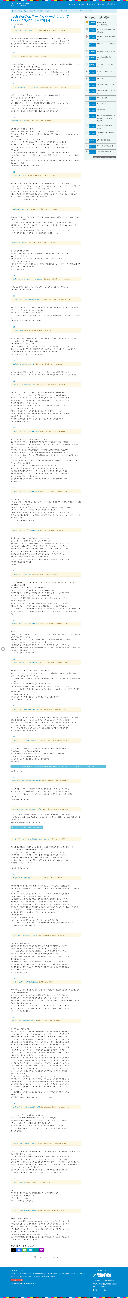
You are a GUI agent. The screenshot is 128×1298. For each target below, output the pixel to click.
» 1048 (13, 1179)
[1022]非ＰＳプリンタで (19, 121)
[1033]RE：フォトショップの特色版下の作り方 (25, 530)
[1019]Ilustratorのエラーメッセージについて (25, 30)
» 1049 (13, 1207)
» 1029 (13, 361)
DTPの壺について (16, 1280)
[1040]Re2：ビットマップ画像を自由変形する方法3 (27, 809)
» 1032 (13, 488)
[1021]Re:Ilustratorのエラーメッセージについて (26, 87)
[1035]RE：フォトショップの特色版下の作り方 (25, 623)
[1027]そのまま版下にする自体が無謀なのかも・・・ (27, 299)
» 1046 (13, 1104)
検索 (82, 4)
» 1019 (13, 27)
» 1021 (13, 84)
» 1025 (13, 239)
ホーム (73, 4)
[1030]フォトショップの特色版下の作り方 (24, 384)
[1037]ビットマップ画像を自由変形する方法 (25, 709)
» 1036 (13, 659)
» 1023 (13, 172)
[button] (13, 1250)
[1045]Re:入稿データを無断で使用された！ (24, 1021)
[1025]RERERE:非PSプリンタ (20, 242)
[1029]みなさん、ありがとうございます (23, 364)
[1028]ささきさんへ (18, 330)
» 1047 (13, 1140)
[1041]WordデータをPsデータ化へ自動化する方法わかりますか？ (31, 839)
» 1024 (13, 206)
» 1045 (13, 1017)
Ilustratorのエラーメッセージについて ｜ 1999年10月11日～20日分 (72, 11)
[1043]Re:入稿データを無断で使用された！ (24, 935)
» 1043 (13, 932)
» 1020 (13, 53)
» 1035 (13, 620)
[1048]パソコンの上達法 (19, 1182)
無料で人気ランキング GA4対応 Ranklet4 (104, 157)
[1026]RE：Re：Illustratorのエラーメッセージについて (28, 279)
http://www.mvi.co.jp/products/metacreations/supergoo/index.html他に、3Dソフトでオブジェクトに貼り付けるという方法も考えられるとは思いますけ (59, 766)
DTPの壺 (91, 4)
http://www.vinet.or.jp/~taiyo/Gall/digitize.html (27, 827)
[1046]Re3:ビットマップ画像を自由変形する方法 (26, 1107)
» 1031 (13, 428)
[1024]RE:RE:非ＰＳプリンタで (21, 209)
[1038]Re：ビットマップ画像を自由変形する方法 (26, 740)
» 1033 (13, 527)
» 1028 (13, 327)
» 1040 (13, 806)
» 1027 (13, 296)
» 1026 (13, 275)
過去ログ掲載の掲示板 (107, 4)
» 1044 (13, 978)
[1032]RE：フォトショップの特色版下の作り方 (25, 491)
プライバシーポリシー (101, 1290)
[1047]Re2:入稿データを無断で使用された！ (25, 1143)
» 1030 (13, 381)
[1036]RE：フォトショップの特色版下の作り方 (25, 662)
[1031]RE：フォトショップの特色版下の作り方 (25, 431)
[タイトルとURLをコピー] (36, 1250)
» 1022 (13, 117)
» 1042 (13, 874)
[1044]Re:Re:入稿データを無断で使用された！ (25, 982)
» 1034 (13, 571)
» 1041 (13, 835)
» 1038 (13, 737)
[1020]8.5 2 (16, 56)
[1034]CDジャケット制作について (22, 574)
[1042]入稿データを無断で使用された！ (23, 878)
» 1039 (13, 777)
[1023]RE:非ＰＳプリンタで (20, 175)
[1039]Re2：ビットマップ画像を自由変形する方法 (27, 781)
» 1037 (13, 706)
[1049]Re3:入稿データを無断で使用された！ (25, 1210)
